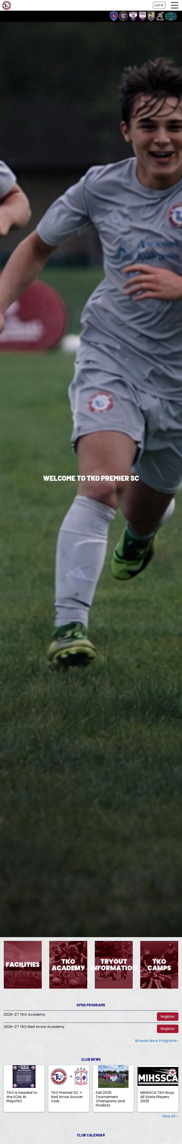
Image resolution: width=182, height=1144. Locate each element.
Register (167, 1016)
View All (169, 1116)
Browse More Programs (155, 1040)
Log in (159, 5)
